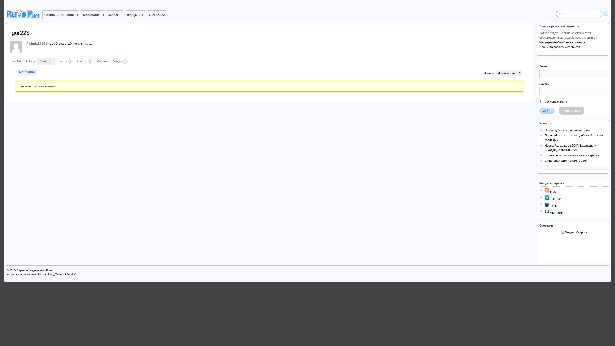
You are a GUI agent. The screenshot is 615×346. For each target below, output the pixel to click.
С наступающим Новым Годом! (566, 160)
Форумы (133, 15)
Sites (45, 61)
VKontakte (556, 213)
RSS (552, 191)
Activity (30, 61)
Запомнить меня (555, 101)
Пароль (544, 83)
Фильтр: (489, 73)
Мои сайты (27, 72)
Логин (543, 66)
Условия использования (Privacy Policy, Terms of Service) (41, 274)
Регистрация (571, 110)
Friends (64, 61)
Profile (16, 61)
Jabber (113, 15)
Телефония (91, 15)
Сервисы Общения (59, 15)
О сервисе (157, 15)
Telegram (555, 199)
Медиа (119, 61)
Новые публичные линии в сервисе (568, 130)
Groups (84, 61)
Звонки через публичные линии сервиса (572, 155)
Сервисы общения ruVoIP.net (34, 270)
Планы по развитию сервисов (559, 47)
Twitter (554, 206)
